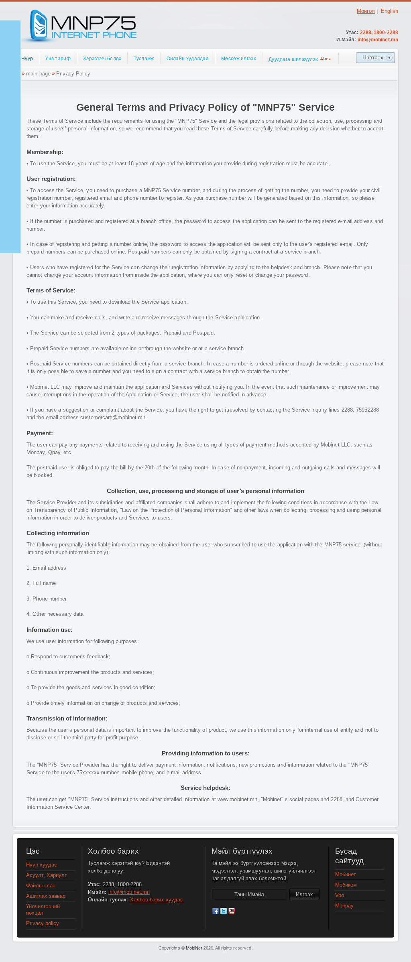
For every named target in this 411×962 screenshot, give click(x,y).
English (389, 11)
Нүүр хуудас (41, 865)
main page (38, 74)
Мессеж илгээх (238, 58)
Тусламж (144, 58)
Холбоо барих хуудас (156, 900)
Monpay (344, 906)
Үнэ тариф (58, 58)
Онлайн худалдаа (188, 58)
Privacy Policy (73, 74)
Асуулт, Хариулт (46, 875)
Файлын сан (40, 886)
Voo (339, 895)
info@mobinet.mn (378, 40)
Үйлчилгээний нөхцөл (43, 909)
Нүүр (27, 58)
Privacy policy (42, 923)
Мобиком (346, 885)
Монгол (366, 11)
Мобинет (345, 874)
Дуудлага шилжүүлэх (293, 59)
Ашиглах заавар (45, 896)
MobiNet (194, 948)
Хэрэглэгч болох (102, 58)
